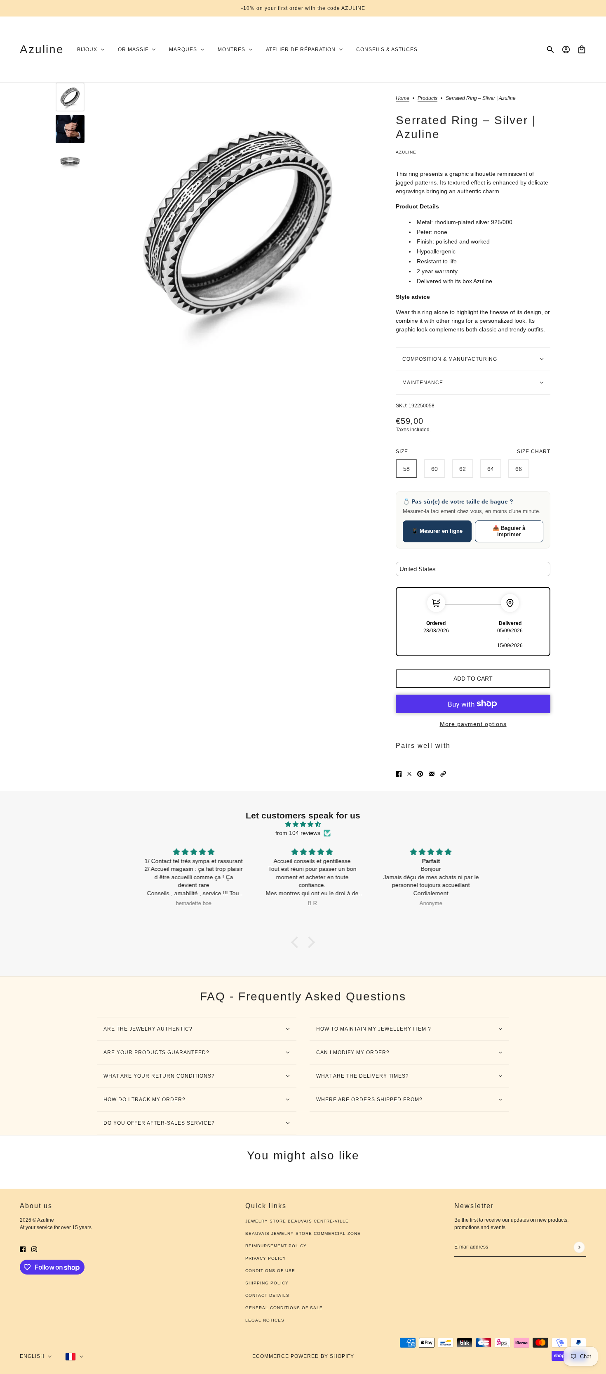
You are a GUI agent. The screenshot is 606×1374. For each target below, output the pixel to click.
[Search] (550, 49)
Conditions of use (270, 1270)
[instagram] (34, 1248)
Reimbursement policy (276, 1246)
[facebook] (22, 1248)
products (427, 98)
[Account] (566, 49)
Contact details (267, 1295)
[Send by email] (431, 773)
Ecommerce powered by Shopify (303, 1356)
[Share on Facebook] (398, 773)
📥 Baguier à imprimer (509, 531)
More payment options (473, 724)
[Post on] (409, 773)
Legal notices (264, 1320)
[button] (443, 773)
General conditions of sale (284, 1307)
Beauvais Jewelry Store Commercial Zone (303, 1233)
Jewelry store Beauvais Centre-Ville (297, 1221)
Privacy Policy (265, 1258)
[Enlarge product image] (238, 223)
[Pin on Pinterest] (420, 773)
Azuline (406, 152)
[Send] (579, 1247)
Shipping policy (267, 1283)
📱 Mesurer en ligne (437, 531)
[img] (303, 824)
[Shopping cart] (581, 49)
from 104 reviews (297, 833)
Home (402, 98)
